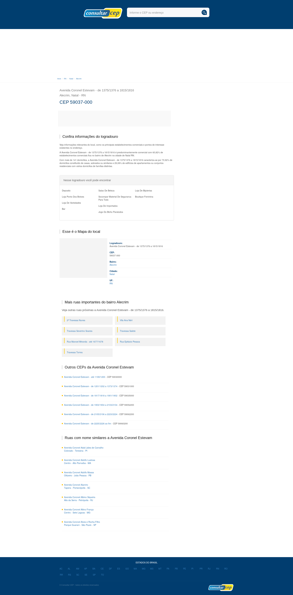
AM (77, 568)
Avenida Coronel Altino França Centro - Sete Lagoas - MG (79, 511)
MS (151, 568)
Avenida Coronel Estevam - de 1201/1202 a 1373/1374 (90, 386)
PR (201, 568)
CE (102, 568)
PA (168, 568)
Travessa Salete (128, 330)
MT (160, 568)
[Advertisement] (146, 52)
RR (61, 574)
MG (143, 568)
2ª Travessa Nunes (76, 320)
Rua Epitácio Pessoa (130, 341)
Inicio (59, 79)
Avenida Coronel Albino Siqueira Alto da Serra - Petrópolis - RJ (79, 499)
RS (69, 574)
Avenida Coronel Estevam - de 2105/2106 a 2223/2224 (90, 414)
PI (192, 568)
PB (176, 568)
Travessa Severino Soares (79, 330)
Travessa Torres (75, 352)
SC (77, 574)
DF (110, 568)
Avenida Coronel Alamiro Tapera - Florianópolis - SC (77, 486)
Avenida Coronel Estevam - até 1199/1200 (84, 376)
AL (69, 568)
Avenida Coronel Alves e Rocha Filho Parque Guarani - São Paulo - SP (82, 523)
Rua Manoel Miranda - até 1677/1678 (85, 341)
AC (61, 568)
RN (65, 79)
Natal (71, 79)
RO (226, 568)
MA (135, 568)
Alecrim (78, 79)
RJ (209, 568)
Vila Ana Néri (126, 320)
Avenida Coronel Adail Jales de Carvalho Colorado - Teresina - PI (83, 449)
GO (127, 568)
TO (102, 574)
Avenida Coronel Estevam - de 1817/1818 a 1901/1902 (90, 395)
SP (94, 574)
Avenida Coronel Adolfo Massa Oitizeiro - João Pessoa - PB (79, 474)
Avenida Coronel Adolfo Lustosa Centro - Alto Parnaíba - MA (79, 461)
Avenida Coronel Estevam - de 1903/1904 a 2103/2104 (90, 404)
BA (93, 568)
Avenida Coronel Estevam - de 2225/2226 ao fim (87, 423)
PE (184, 568)
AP (85, 568)
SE (86, 574)
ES (118, 568)
